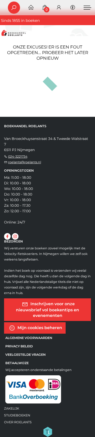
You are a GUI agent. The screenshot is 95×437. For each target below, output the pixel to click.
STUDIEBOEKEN (17, 415)
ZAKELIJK (11, 408)
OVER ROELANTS (18, 422)
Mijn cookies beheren (39, 327)
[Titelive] (47, 431)
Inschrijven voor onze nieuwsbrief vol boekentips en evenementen (47, 309)
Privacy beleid (19, 346)
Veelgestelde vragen (25, 355)
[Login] (59, 7)
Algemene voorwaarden (28, 338)
